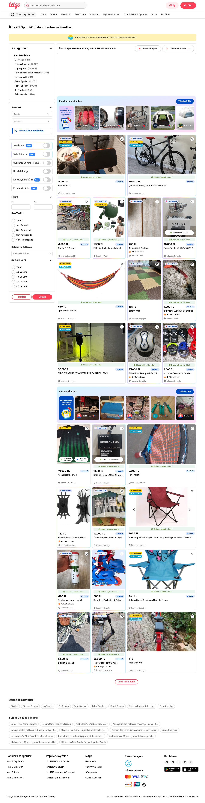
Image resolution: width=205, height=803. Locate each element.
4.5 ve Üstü (21, 286)
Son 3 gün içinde (24, 230)
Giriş (172, 5)
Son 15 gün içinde (24, 240)
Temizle (22, 297)
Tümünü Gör (184, 101)
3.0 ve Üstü (21, 272)
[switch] (46, 145)
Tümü (19, 220)
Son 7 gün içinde (24, 235)
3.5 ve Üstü (21, 277)
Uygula (42, 297)
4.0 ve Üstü (21, 281)
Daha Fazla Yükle (126, 681)
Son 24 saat (22, 225)
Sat (190, 5)
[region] (126, 118)
